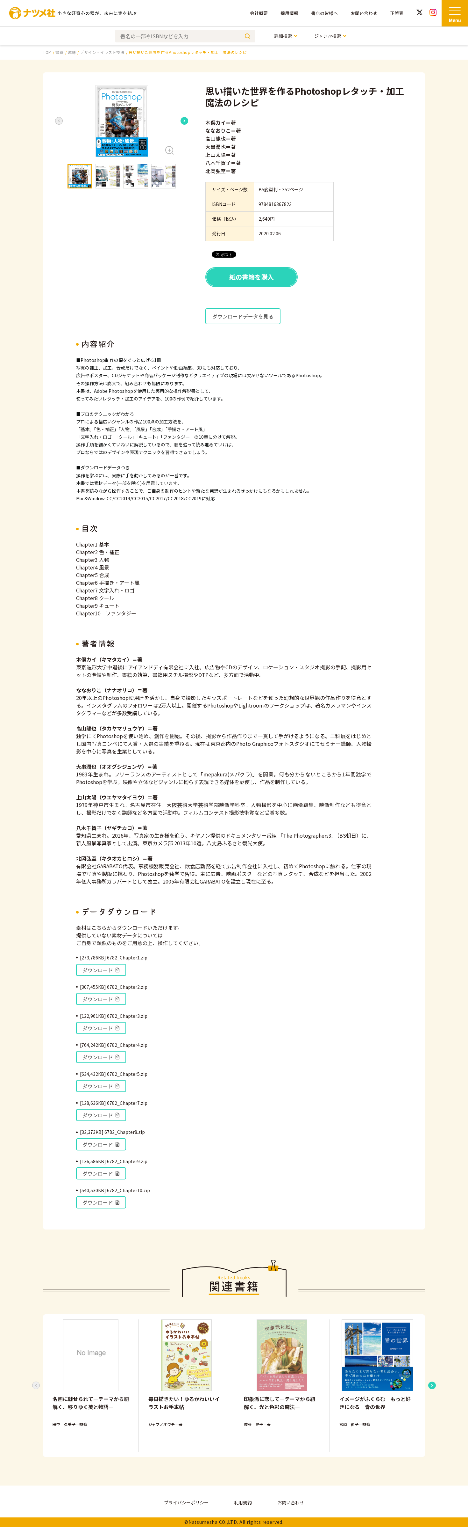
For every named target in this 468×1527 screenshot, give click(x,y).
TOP (47, 52)
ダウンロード (97, 970)
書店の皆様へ (324, 13)
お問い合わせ (364, 13)
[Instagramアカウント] (432, 13)
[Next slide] (184, 121)
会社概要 (259, 13)
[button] (121, 121)
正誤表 (396, 13)
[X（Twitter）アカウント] (419, 13)
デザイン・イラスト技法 (102, 52)
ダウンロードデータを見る (242, 316)
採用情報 (289, 13)
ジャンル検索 (327, 36)
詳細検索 (283, 36)
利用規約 (243, 1502)
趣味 (72, 52)
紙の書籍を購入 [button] (251, 277)
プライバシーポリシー (186, 1502)
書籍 (59, 52)
